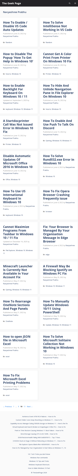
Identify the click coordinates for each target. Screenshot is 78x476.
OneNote (9, 321)
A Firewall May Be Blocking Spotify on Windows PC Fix (57, 270)
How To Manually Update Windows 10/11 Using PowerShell (56, 306)
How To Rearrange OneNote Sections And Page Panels (17, 305)
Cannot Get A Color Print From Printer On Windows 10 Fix (57, 57)
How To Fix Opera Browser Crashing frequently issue (56, 194)
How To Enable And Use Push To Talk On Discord (58, 124)
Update (48, 325)
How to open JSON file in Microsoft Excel (16, 340)
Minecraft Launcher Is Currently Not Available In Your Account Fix (18, 271)
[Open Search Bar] (69, 3)
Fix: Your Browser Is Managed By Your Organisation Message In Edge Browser (58, 234)
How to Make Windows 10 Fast (39, 468)
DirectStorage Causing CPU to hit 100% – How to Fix (39, 434)
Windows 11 (28, 109)
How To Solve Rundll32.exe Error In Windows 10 (58, 159)
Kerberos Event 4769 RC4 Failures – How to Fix (39, 416)
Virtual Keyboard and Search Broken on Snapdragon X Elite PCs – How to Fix (39, 427)
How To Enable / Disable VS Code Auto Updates (15, 26)
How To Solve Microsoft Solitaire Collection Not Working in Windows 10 (58, 343)
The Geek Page (11, 3)
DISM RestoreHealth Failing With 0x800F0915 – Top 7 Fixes (39, 437)
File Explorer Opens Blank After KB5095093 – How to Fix (39, 444)
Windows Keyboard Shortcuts (39, 465)
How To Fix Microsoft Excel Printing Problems (16, 379)
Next (30, 406)
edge (47, 254)
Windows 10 (16, 74)
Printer (48, 74)
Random (9, 42)
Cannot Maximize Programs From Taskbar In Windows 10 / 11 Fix (18, 232)
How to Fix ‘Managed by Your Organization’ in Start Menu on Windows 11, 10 (39, 448)
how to (8, 74)
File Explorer (10, 250)
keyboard (9, 109)
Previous (7, 406)
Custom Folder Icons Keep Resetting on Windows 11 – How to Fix (39, 420)
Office (8, 179)
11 (25, 406)
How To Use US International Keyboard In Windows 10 (14, 196)
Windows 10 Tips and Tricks (39, 461)
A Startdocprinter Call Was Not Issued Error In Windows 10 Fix (18, 126)
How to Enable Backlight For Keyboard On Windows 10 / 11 (15, 91)
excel (7, 356)
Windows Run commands (39, 458)
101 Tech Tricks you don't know (39, 454)
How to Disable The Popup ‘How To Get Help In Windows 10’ (18, 57)
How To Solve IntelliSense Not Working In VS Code (57, 26)
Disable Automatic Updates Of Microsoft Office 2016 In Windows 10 (17, 161)
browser (49, 211)
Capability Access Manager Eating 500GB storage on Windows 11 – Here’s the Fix (39, 423)
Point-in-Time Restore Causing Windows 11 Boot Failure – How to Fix (39, 430)
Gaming (49, 141)
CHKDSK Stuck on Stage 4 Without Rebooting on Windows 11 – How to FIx (39, 441)
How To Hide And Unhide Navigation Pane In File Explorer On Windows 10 (58, 91)
